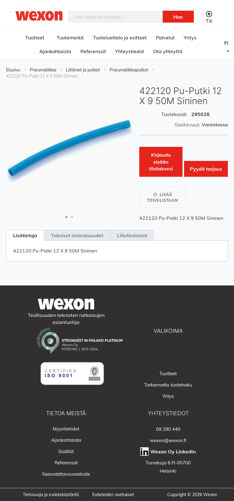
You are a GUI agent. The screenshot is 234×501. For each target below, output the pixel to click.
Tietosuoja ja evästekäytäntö (51, 494)
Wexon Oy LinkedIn (173, 451)
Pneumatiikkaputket (130, 70)
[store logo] (39, 15)
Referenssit (93, 51)
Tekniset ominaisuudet (77, 235)
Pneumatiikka (43, 70)
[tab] (25, 235)
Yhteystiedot (129, 51)
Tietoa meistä (66, 413)
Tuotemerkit (70, 37)
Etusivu (13, 70)
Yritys (190, 37)
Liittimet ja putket (83, 70)
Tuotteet (35, 37)
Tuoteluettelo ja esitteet (120, 37)
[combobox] (116, 17)
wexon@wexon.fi (168, 440)
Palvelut (165, 37)
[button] (229, 48)
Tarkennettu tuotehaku (168, 385)
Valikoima (168, 331)
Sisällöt (66, 451)
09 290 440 (168, 429)
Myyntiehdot (66, 429)
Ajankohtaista (55, 51)
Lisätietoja (25, 235)
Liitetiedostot (132, 235)
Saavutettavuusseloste (66, 474)
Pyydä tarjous (206, 169)
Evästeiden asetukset (113, 494)
